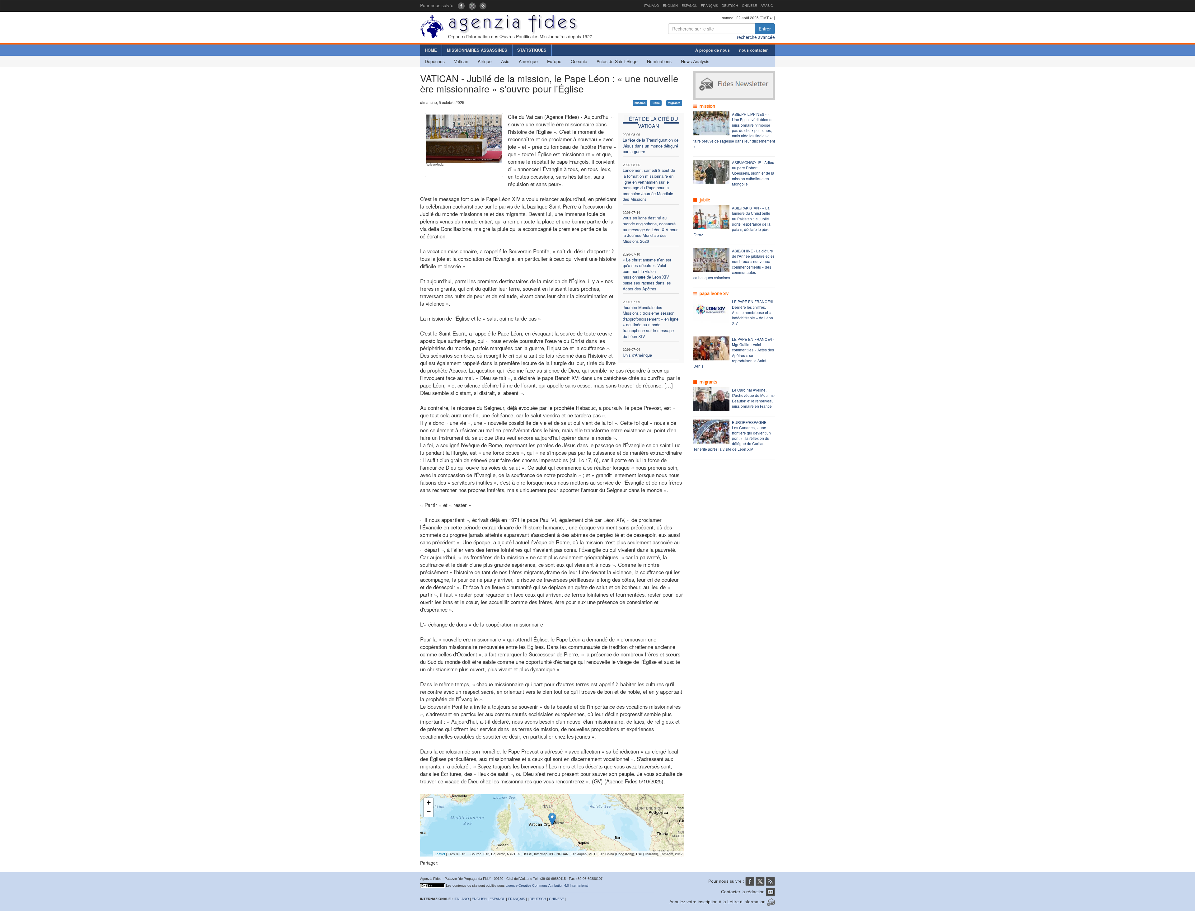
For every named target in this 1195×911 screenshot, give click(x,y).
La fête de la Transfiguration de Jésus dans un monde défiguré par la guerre (650, 145)
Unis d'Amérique (637, 355)
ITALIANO (651, 5)
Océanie (579, 61)
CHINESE (749, 5)
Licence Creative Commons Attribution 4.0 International (547, 885)
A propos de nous (712, 50)
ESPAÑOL (689, 5)
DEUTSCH (730, 5)
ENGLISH (670, 5)
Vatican (461, 61)
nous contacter (753, 50)
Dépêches (435, 61)
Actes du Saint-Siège (617, 61)
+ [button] (429, 802)
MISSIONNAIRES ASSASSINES (477, 50)
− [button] (429, 812)
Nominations (659, 61)
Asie (505, 61)
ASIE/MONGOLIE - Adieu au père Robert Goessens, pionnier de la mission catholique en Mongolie (753, 173)
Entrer (765, 29)
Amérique (528, 61)
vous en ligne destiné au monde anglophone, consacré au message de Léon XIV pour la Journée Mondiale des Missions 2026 (650, 229)
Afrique (485, 61)
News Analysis (695, 61)
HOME (431, 50)
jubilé (656, 103)
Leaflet (440, 853)
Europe (554, 61)
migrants (674, 103)
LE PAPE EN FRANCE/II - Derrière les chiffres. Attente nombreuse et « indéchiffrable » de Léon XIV (753, 312)
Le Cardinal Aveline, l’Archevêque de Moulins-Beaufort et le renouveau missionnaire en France (753, 397)
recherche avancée (756, 37)
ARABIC (767, 5)
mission (640, 103)
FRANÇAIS (709, 5)
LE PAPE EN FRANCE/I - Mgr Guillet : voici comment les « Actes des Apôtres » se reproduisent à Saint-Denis (733, 352)
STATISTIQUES (531, 50)
